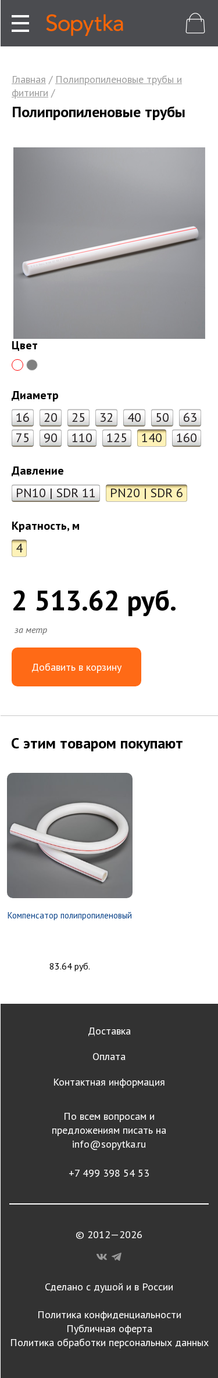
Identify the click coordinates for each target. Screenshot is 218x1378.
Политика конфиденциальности (109, 1314)
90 (51, 437)
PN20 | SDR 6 (146, 492)
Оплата (109, 1056)
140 (151, 437)
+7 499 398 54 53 (109, 1173)
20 (51, 417)
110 (82, 437)
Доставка (109, 1030)
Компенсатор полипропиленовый (70, 915)
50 (162, 417)
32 (106, 417)
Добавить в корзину (76, 667)
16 (23, 417)
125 (116, 437)
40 (134, 417)
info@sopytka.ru (109, 1144)
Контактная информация (109, 1081)
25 (78, 417)
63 (190, 417)
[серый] (32, 365)
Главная (29, 79)
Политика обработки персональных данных (109, 1342)
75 (23, 437)
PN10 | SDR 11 (56, 492)
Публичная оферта (109, 1328)
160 (186, 437)
